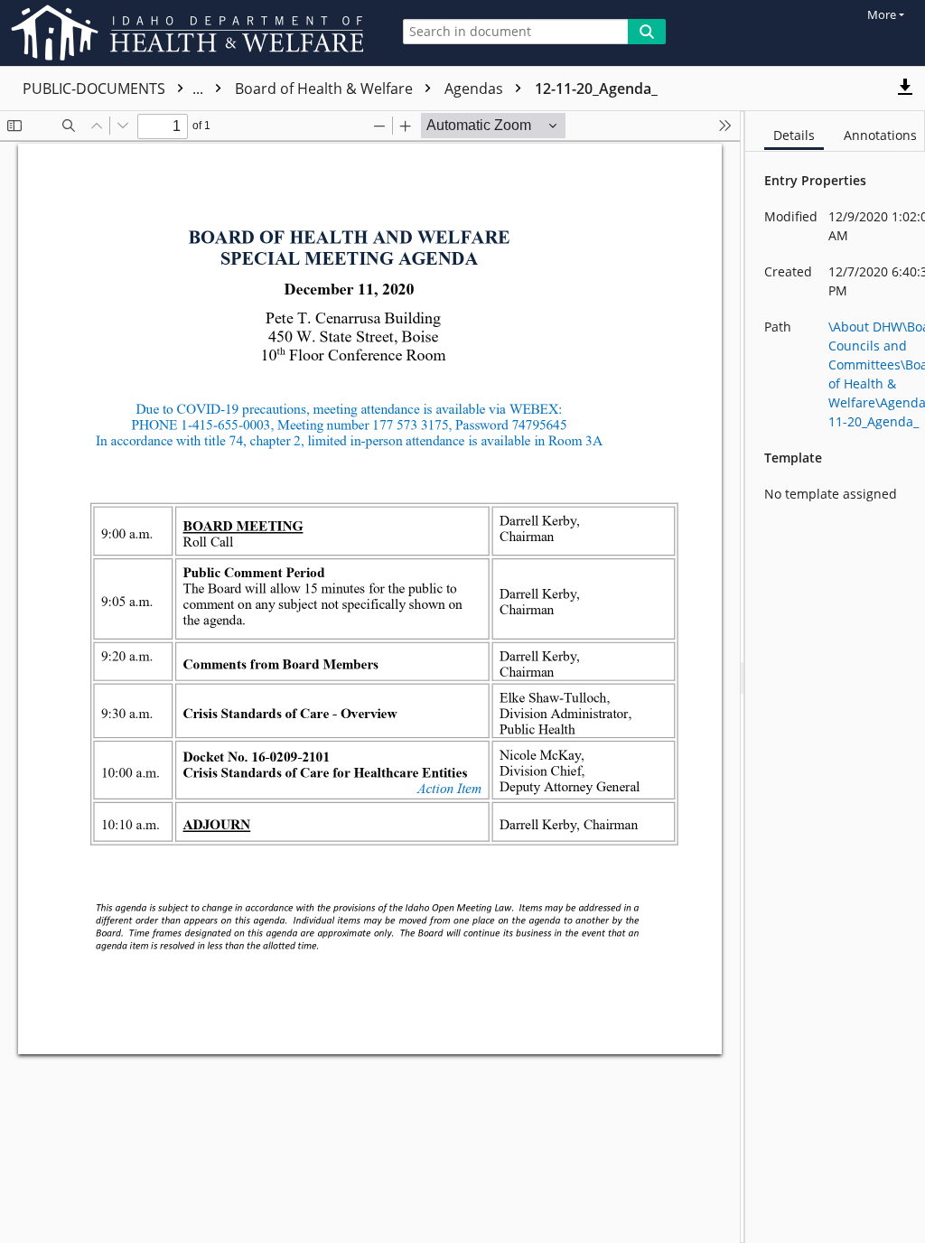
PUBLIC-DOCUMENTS (115, 88)
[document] (835, 677)
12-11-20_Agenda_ (596, 88)
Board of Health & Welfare (325, 88)
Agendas (475, 88)
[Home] (190, 33)
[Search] (647, 31)
